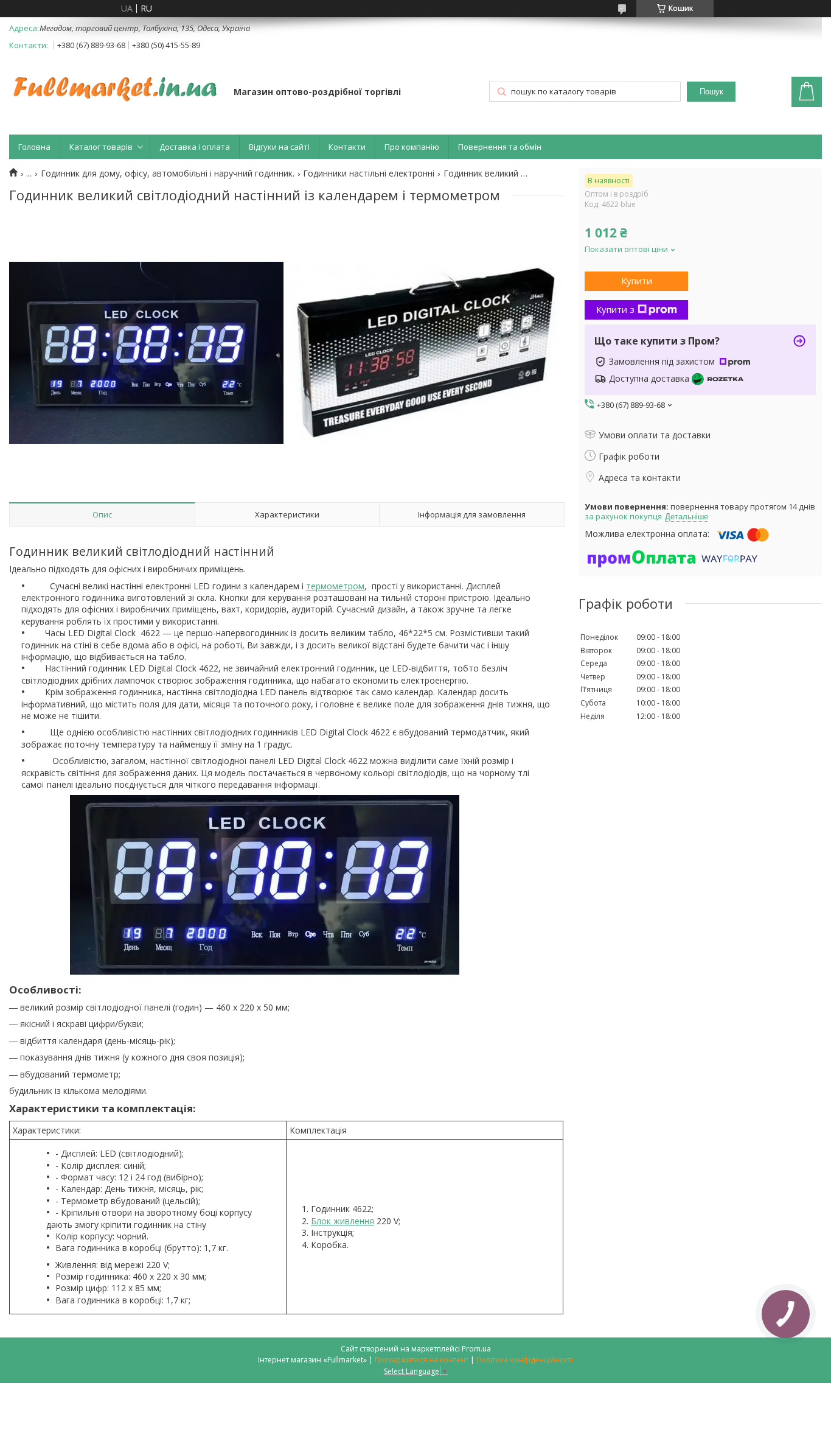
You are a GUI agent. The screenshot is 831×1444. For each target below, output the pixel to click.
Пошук (711, 91)
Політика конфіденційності (524, 1360)
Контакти (347, 146)
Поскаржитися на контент (421, 1360)
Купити (636, 281)
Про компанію (411, 146)
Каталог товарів (101, 146)
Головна (34, 146)
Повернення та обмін (499, 146)
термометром (335, 586)
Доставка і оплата (194, 146)
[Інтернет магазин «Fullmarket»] (115, 82)
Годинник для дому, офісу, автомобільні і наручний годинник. (167, 173)
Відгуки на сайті (279, 146)
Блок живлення (342, 1221)
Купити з (615, 309)
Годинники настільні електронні (368, 173)
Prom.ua (476, 1349)
